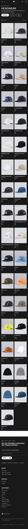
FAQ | (3, 520)
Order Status (4, 490)
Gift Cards (4, 470)
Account (3, 497)
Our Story (4, 481)
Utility (12, 15)
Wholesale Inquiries (6, 505)
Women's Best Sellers (6, 474)
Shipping (3, 492)
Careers (3, 483)
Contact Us (4, 506)
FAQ (2, 495)
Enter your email (7, 453)
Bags (19, 15)
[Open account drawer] (22, 2)
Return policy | (21, 518)
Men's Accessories (5, 5)
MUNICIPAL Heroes (5, 501)
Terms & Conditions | (6, 518)
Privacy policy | (14, 518)
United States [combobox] (6, 513)
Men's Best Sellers (6, 472)
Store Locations (5, 499)
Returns (3, 494)
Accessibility (5, 503)
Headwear (5, 15)
